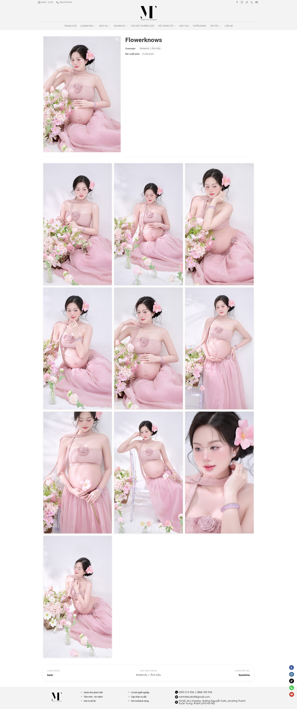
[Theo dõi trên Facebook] (237, 2)
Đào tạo (184, 26)
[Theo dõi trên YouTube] (256, 2)
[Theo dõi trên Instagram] (242, 2)
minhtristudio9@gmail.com (194, 696)
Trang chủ (70, 26)
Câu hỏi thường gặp (142, 26)
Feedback (119, 26)
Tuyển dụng (199, 26)
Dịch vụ (103, 26)
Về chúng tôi (165, 26)
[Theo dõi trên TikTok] (247, 2)
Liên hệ (229, 26)
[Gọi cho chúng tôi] (252, 2)
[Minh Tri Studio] (148, 13)
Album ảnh (86, 26)
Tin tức (214, 26)
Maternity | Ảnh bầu (150, 48)
